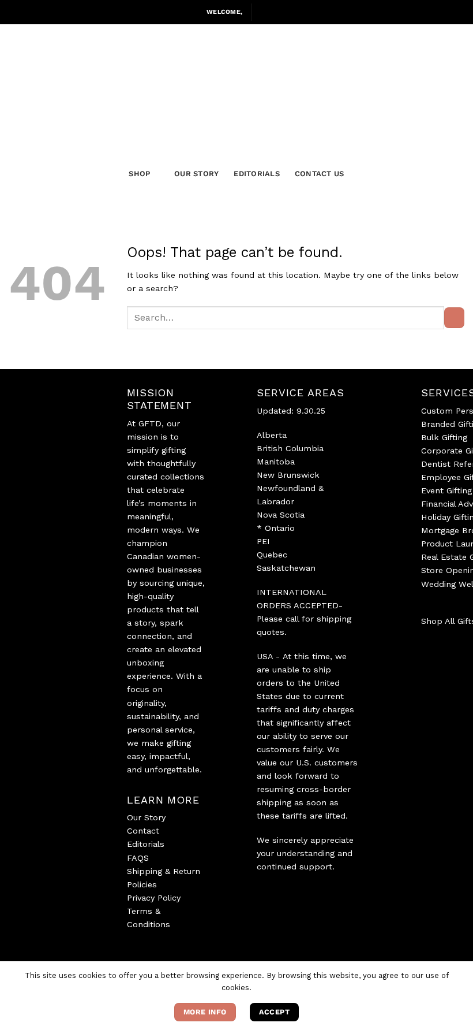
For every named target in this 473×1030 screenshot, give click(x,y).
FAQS (138, 857)
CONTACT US (319, 173)
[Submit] (454, 317)
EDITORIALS (257, 173)
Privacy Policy (154, 897)
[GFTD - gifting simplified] (236, 81)
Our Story (146, 817)
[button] (263, 12)
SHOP (139, 173)
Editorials (145, 844)
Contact (143, 830)
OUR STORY (196, 173)
